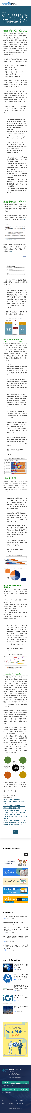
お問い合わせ (19, 1103)
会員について (19, 1100)
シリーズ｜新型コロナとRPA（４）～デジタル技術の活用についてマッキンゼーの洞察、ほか (15, 816)
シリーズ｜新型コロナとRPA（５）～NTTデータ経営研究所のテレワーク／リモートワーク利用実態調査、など (14, 822)
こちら (23, 219)
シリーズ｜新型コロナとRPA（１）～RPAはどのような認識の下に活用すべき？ (14, 802)
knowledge (4, 12)
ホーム (3, 1100)
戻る (15, 832)
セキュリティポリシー (7, 1103)
